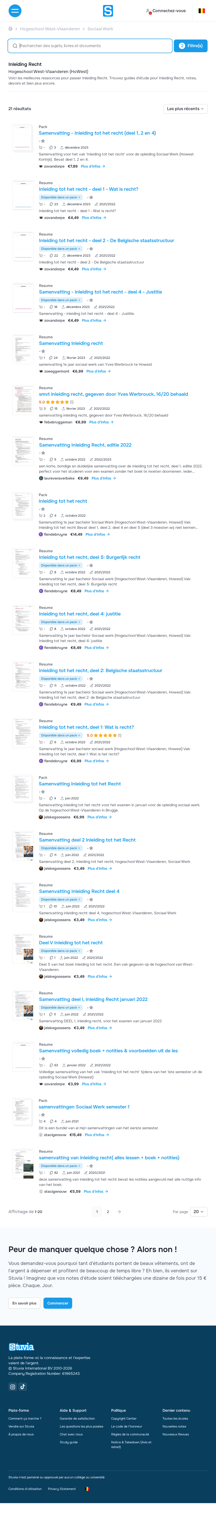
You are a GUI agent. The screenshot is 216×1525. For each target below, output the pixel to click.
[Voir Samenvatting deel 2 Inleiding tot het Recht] (108, 850)
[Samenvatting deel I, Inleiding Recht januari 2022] (23, 1005)
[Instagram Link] (12, 1386)
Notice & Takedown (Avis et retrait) (131, 1444)
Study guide (69, 1442)
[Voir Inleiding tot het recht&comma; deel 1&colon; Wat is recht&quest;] (108, 740)
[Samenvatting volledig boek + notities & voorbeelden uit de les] (23, 1057)
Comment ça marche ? (24, 1418)
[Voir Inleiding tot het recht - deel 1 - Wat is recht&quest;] (108, 199)
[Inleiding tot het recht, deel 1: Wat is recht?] (23, 733)
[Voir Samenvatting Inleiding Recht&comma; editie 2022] (108, 458)
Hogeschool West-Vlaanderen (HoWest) (48, 71)
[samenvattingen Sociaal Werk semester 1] (22, 1111)
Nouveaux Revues (176, 1434)
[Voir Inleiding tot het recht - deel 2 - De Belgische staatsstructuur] (108, 251)
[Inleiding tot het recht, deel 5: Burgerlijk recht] (23, 563)
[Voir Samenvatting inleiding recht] (108, 353)
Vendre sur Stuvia (21, 1426)
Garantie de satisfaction (77, 1418)
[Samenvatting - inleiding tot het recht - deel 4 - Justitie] (23, 298)
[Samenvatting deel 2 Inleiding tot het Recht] (23, 846)
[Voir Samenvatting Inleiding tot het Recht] (108, 797)
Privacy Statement (62, 1489)
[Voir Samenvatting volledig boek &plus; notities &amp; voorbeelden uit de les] (108, 1063)
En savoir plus (24, 1303)
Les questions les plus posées (81, 1426)
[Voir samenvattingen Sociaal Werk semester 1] (108, 1117)
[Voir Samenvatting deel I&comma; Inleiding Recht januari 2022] (108, 1009)
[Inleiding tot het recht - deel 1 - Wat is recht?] (23, 195)
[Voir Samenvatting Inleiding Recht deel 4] (108, 901)
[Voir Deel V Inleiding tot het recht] (108, 956)
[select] (186, 109)
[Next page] (119, 1211)
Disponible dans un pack (59, 197)
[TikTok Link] (22, 1386)
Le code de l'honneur (126, 1426)
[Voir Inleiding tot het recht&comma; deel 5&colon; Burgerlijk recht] (108, 570)
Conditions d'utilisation (25, 1489)
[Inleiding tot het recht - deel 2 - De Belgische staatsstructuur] (23, 246)
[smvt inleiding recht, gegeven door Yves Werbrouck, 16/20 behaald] (23, 400)
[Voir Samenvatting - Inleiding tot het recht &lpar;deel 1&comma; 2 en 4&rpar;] (108, 146)
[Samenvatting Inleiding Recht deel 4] (23, 897)
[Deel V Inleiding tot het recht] (23, 949)
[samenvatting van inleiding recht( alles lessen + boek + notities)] (23, 1164)
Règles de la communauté (130, 1434)
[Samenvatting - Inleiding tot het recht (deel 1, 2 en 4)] (22, 137)
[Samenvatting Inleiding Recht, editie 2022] (23, 451)
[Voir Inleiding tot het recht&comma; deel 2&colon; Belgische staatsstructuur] (108, 683)
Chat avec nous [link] (71, 1434)
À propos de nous (21, 1434)
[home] (108, 11)
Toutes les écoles (175, 1418)
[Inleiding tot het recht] (22, 505)
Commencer (57, 1303)
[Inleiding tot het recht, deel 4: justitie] (23, 620)
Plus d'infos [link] (90, 166)
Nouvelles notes (174, 1426)
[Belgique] (10, 29)
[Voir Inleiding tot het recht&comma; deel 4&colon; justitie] (108, 627)
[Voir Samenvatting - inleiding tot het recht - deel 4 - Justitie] (108, 302)
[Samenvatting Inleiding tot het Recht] (22, 788)
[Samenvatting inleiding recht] (23, 349)
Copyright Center (123, 1418)
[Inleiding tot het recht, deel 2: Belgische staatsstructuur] (23, 676)
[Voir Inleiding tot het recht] (108, 514)
